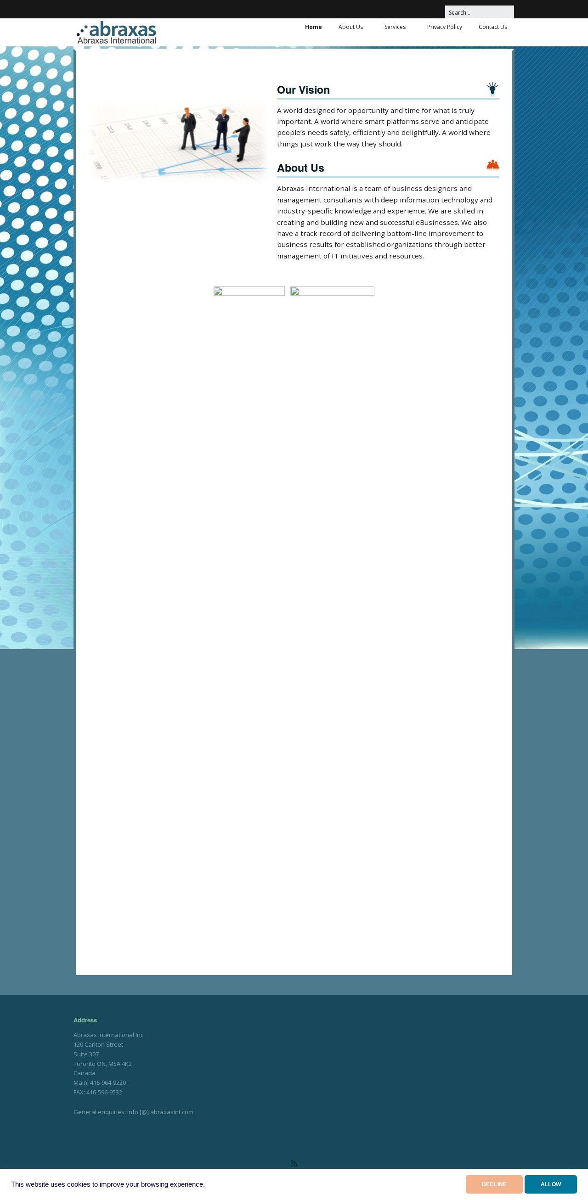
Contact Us (493, 27)
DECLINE (494, 1184)
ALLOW (551, 1184)
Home (313, 27)
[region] (179, 141)
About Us (351, 27)
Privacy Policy (444, 27)
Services (395, 27)
